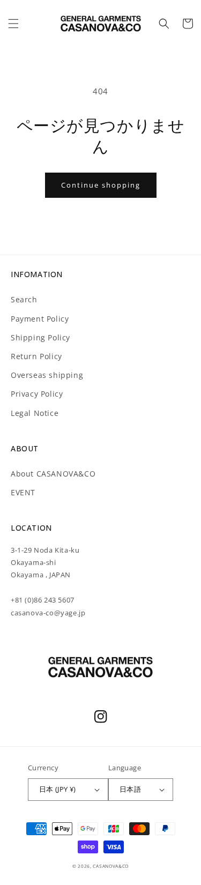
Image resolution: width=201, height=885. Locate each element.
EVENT (23, 492)
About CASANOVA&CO (53, 473)
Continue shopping (100, 185)
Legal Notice (34, 413)
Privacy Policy (37, 394)
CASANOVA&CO (111, 866)
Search (24, 299)
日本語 (130, 789)
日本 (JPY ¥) (57, 789)
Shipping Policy (40, 337)
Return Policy (36, 356)
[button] (13, 23)
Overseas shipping (47, 375)
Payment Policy (40, 319)
